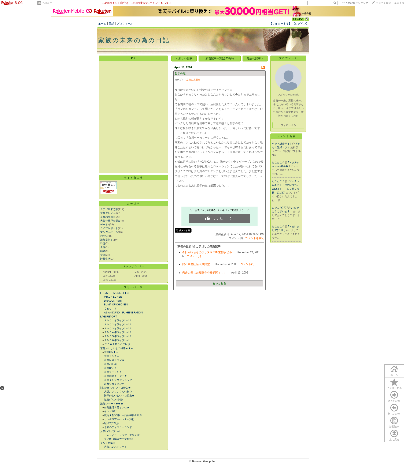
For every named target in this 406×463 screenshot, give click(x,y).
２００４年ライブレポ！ (118, 332)
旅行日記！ (106, 239)
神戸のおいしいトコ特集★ (119, 395)
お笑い (104, 235)
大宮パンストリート (115, 446)
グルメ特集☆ (107, 442)
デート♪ (104, 224)
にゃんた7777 (280, 207)
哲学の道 (180, 73)
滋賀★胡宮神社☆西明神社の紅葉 (123, 415)
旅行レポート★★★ (111, 403)
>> (355, 2)
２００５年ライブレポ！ (118, 336)
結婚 (102, 251)
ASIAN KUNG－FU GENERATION (123, 312)
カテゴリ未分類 (109, 209)
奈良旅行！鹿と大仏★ (116, 407)
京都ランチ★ (111, 356)
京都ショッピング (114, 383)
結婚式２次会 (111, 423)
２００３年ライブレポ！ (118, 328)
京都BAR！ (110, 367)
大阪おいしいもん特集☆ (118, 391)
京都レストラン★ (114, 359)
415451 (298, 19)
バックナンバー (133, 266)
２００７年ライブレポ (117, 344)
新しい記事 (394, 413)
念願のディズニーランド (118, 427)
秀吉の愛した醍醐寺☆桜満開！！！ (204, 272)
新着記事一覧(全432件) (220, 58)
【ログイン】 (300, 23)
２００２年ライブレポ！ (118, 324)
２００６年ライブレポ (116, 340)
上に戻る (394, 439)
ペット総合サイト (282, 143)
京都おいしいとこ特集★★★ (116, 348)
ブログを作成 (383, 2)
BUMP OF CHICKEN (116, 304)
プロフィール (125, 23)
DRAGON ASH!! (113, 300)
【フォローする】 (280, 23)
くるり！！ (110, 308)
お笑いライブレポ (110, 431)
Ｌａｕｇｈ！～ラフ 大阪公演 (122, 435)
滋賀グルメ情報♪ (113, 399)
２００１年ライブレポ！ (118, 320)
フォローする (394, 388)
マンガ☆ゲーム (109, 232)
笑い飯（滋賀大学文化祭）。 (120, 438)
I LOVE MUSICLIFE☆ (114, 292)
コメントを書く (254, 238)
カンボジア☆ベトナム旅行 (119, 419)
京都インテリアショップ (118, 380)
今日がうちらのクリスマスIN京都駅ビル (207, 252)
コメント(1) (247, 264)
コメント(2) (194, 256)
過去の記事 (394, 400)
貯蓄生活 (105, 258)
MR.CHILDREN (113, 296)
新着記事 (394, 426)
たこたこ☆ (278, 162)
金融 (102, 247)
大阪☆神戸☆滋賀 (110, 220)
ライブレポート (109, 228)
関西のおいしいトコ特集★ (115, 387)
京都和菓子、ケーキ (115, 375)
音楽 (102, 254)
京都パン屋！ (111, 363)
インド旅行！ (111, 411)
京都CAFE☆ (111, 352)
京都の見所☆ (107, 216)
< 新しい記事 (184, 58)
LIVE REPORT (108, 316)
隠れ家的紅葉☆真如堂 (196, 264)
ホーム (102, 23)
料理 (102, 243)
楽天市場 (399, 2)
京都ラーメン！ (113, 371)
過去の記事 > (255, 58)
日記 (111, 23)
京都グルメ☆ (107, 213)
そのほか (47, 2)
